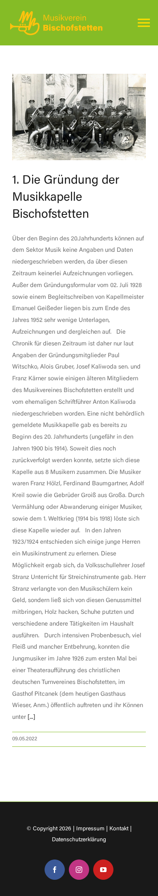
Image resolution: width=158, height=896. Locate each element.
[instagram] (79, 870)
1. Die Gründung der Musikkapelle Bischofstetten (66, 198)
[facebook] (55, 870)
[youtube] (103, 870)
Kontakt (118, 829)
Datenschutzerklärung (79, 840)
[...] (31, 717)
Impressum (90, 829)
